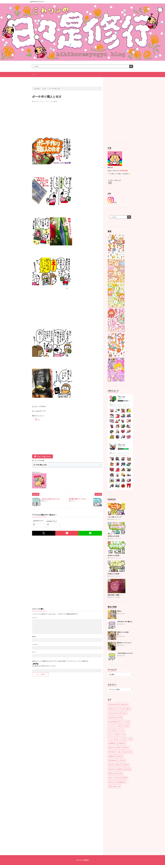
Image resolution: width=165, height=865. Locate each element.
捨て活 (129, 752)
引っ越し (120, 752)
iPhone (124, 704)
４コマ (43, 101)
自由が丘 (112, 782)
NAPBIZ (86, 860)
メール (35, 644)
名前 (34, 636)
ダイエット (113, 734)
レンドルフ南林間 (52, 101)
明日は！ (119, 611)
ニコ (122, 734)
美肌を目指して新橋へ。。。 (116, 595)
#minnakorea (114, 704)
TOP (67, 80)
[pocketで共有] (67, 533)
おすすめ (112, 713)
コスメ (111, 730)
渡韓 (118, 765)
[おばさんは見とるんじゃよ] (36, 502)
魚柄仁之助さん (114, 786)
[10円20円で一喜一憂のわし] (112, 625)
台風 (118, 747)
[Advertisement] (67, 117)
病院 (111, 769)
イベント (125, 722)
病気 (126, 765)
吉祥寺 (125, 747)
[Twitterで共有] (43, 533)
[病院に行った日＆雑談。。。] (112, 635)
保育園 (122, 743)
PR (111, 709)
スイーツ (120, 730)
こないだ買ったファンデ (114, 517)
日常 (122, 760)
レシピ (121, 739)
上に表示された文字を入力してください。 (44, 666)
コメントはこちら (44, 456)
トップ (34, 74)
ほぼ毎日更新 (114, 722)
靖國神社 (122, 782)
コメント (34, 617)
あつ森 (127, 709)
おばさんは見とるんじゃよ (51, 499)
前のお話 (45, 80)
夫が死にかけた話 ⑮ (113, 555)
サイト (34, 652)
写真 (118, 597)
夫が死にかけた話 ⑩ (113, 573)
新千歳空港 (113, 760)
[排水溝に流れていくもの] (97, 502)
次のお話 (90, 80)
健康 (111, 747)
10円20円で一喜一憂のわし (125, 621)
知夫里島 (119, 769)
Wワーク (118, 709)
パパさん (112, 739)
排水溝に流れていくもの (77, 499)
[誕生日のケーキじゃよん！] (112, 646)
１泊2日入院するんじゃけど (125, 653)
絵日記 (118, 773)
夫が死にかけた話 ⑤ (113, 536)
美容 (124, 778)
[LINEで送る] (90, 533)
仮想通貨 (112, 743)
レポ (129, 739)
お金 (111, 717)
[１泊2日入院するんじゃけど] (112, 656)
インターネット (114, 726)
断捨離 (112, 756)
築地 (111, 773)
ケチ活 (125, 726)
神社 (127, 769)
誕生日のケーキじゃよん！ (124, 642)
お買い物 (122, 713)
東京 (111, 765)
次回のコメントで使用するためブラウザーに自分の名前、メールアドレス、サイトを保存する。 (61, 661)
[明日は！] (112, 614)
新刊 (120, 756)
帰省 (111, 752)
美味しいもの (114, 778)
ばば (119, 717)
